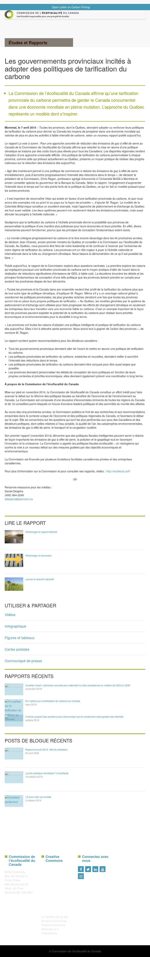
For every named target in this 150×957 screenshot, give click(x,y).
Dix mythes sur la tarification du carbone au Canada (52, 701)
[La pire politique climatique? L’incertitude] (14, 777)
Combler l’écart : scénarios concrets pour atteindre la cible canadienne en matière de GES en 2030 (77, 685)
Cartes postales (17, 649)
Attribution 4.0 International (50, 931)
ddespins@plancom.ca (19, 499)
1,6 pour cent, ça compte (38, 796)
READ (94, 7)
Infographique (15, 626)
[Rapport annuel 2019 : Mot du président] (14, 753)
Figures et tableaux (20, 637)
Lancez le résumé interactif (39, 579)
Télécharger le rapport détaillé (41, 531)
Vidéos (10, 614)
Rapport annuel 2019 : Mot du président (46, 749)
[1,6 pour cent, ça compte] (14, 801)
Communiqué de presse (23, 660)
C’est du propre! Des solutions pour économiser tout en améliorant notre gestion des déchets (74, 716)
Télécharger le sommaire (38, 555)
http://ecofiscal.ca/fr (118, 471)
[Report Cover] (14, 536)
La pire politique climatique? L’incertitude (47, 773)
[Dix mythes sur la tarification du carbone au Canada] (14, 710)
